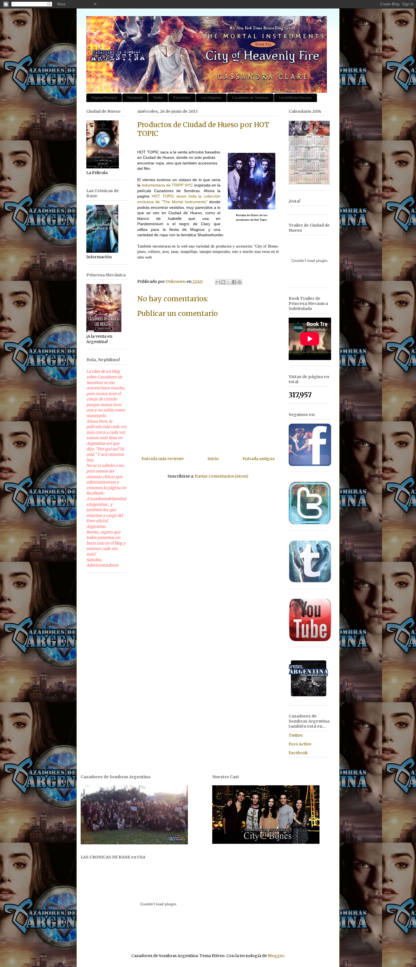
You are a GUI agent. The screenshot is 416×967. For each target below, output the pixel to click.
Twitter (158, 98)
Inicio (213, 458)
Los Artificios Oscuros (295, 98)
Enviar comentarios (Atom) (221, 476)
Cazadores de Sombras (250, 98)
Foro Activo (181, 98)
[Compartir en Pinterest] (239, 282)
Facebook (135, 98)
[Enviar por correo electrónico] (218, 282)
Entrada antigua (259, 458)
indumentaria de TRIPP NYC (167, 185)
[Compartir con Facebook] (234, 282)
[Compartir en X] (228, 282)
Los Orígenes (211, 98)
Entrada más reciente (162, 458)
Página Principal (104, 98)
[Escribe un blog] (223, 282)
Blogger (276, 955)
